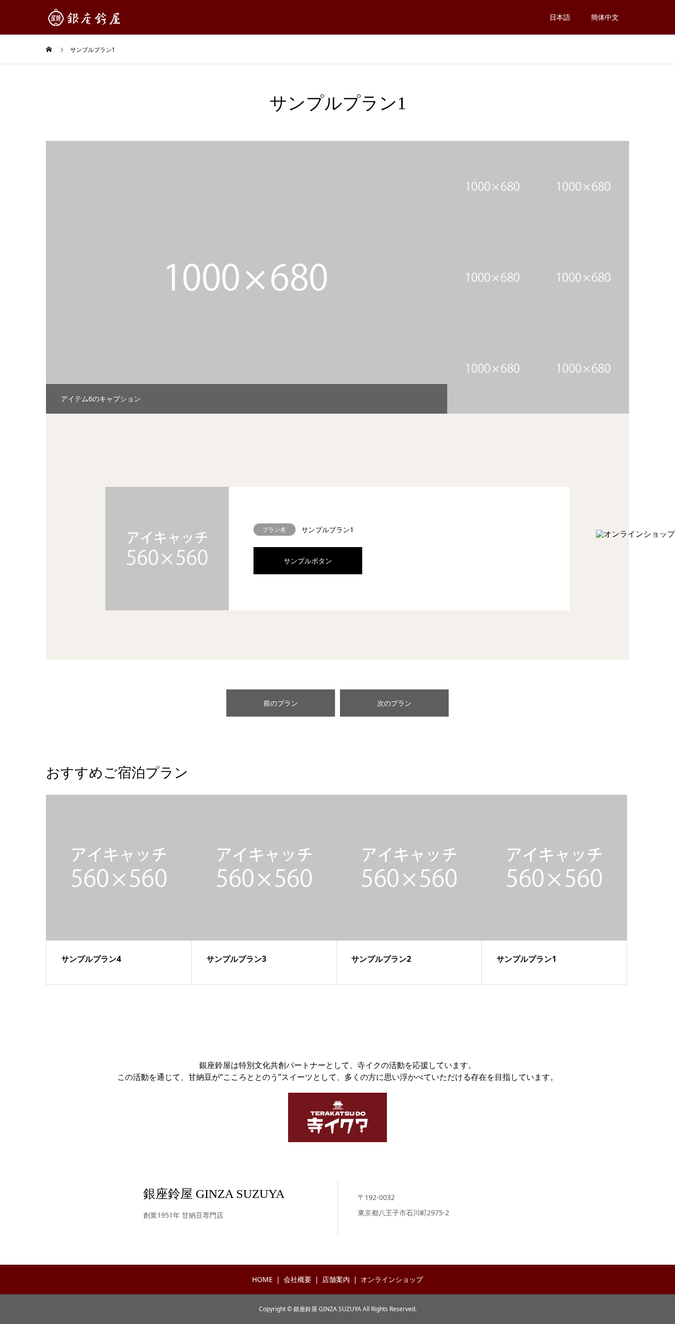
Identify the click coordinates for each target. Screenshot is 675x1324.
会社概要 (297, 1279)
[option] (246, 277)
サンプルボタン (308, 560)
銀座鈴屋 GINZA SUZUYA (214, 1194)
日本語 (559, 17)
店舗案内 (336, 1279)
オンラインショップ (392, 1279)
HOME (262, 1279)
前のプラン (280, 703)
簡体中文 (605, 17)
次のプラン (394, 703)
